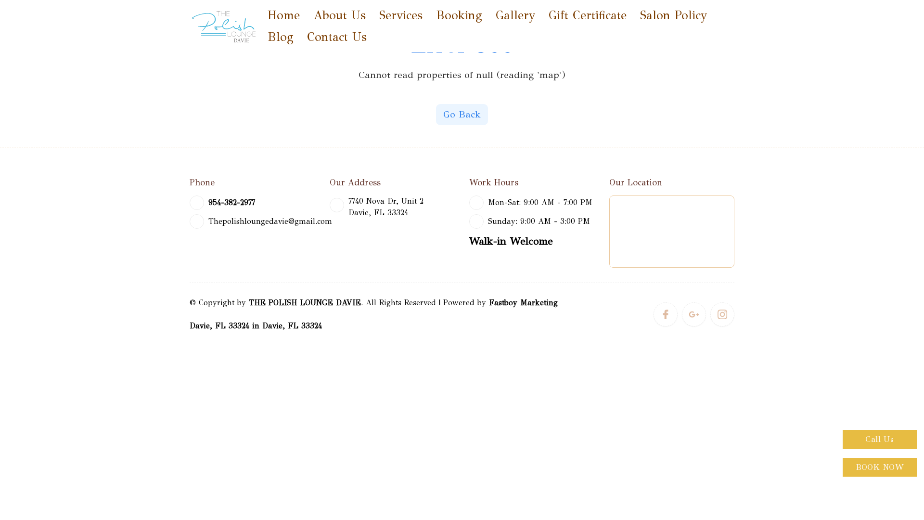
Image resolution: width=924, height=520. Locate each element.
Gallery (515, 15)
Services (401, 15)
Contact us (337, 36)
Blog (281, 36)
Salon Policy (673, 15)
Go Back (462, 114)
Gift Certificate (588, 15)
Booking (459, 15)
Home (284, 15)
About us (339, 15)
